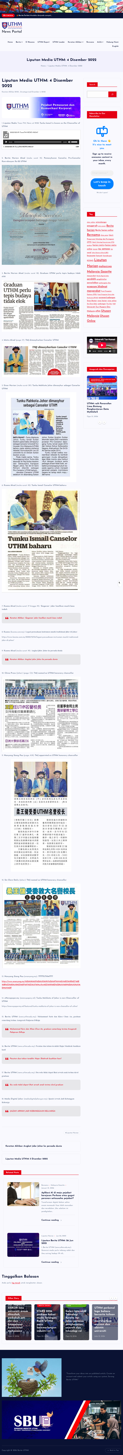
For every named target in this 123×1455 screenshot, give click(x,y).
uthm (98, 314)
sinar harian (102, 303)
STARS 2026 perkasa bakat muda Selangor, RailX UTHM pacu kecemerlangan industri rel (18, 1324)
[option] (102, 399)
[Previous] (100, 425)
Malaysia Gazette (58, 1188)
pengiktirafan (102, 282)
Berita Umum (15, 1308)
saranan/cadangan (107, 300)
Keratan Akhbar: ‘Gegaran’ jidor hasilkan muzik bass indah (36, 621)
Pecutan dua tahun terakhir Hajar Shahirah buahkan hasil (35, 1061)
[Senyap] (69, 145)
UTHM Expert (43, 45)
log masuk (16, 1286)
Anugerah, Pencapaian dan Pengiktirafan (103, 383)
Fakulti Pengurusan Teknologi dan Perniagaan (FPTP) (100, 241)
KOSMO (90, 263)
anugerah (92, 228)
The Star (109, 306)
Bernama (44, 1188)
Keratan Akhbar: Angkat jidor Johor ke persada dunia (34, 662)
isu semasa (104, 251)
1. (18, 149)
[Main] (6, 145)
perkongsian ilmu (105, 285)
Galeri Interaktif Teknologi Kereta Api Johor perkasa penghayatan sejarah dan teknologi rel (47, 1324)
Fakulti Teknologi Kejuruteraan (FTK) (103, 245)
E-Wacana (30, 45)
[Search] (112, 97)
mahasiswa (105, 269)
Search (92, 87)
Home (10, 45)
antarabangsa (101, 225)
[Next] (104, 425)
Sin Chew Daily (92, 306)
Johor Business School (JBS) (100, 255)
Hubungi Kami (112, 45)
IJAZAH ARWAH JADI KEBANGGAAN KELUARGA (32, 1114)
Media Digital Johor (102, 278)
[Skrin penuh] (114, 354)
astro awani (102, 229)
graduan (89, 248)
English (115, 49)
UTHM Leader (59, 45)
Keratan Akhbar (75, 45)
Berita (18, 45)
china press (104, 238)
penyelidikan (92, 285)
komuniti (99, 258)
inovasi (95, 252)
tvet (114, 306)
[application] (41, 144)
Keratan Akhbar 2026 (46, 1307)
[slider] (74, 144)
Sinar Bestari (92, 303)
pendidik (91, 282)
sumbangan (102, 306)
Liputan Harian (72, 1135)
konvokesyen (107, 258)
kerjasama (91, 258)
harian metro (99, 248)
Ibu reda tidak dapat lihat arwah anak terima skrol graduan (36, 1088)
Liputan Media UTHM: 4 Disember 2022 (65, 69)
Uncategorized (25, 95)
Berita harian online (104, 233)
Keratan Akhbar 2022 (10, 95)
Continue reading (50, 1223)
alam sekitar (91, 225)
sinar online (112, 303)
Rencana (90, 45)
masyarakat (91, 278)
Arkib (99, 45)
